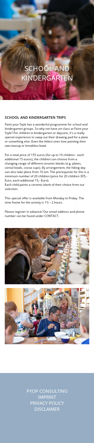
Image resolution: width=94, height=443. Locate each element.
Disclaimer (47, 409)
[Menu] (87, 11)
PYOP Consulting (47, 391)
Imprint (47, 397)
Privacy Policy (47, 403)
